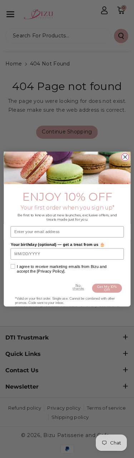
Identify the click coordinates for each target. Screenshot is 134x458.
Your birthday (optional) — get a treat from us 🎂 (57, 244)
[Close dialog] (125, 156)
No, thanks (78, 287)
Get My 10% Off (106, 288)
